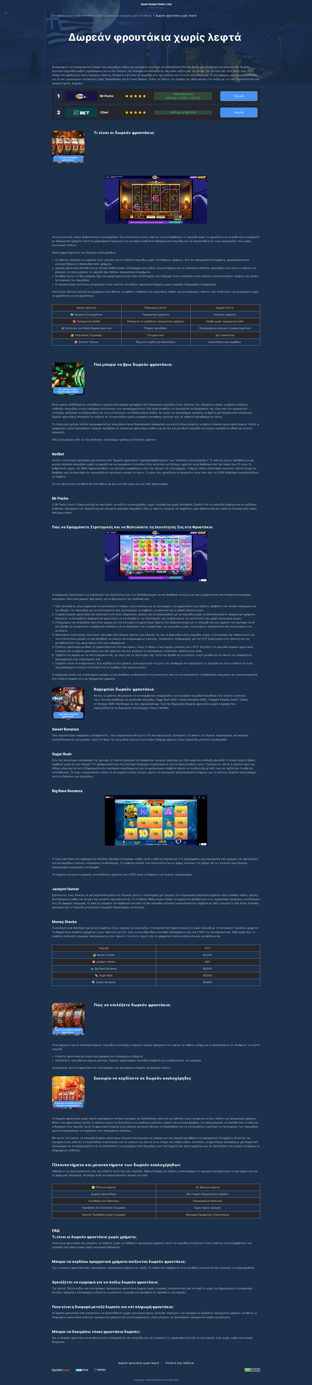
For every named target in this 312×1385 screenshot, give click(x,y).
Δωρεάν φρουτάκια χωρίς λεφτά (139, 1363)
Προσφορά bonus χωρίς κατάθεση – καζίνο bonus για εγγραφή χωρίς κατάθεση (102, 15)
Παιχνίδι (239, 96)
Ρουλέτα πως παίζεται (179, 1363)
